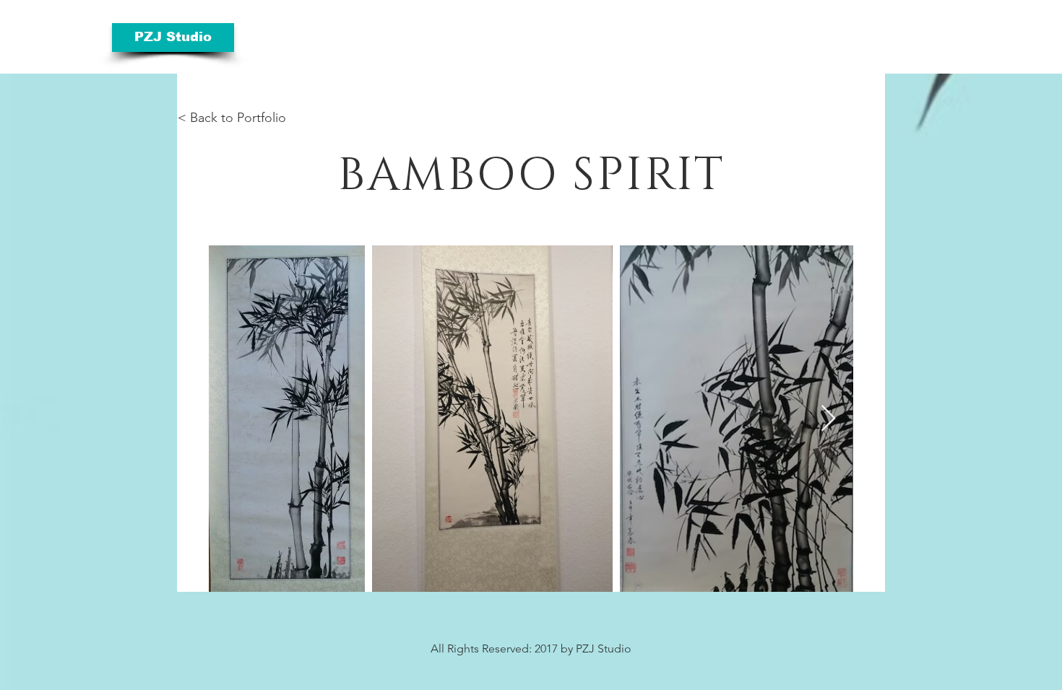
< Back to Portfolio (232, 118)
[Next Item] (828, 419)
